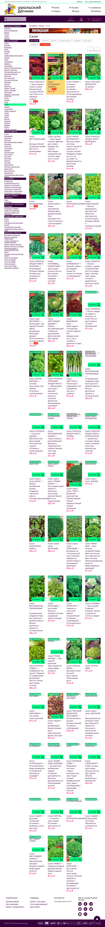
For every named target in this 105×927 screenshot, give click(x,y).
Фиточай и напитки (11, 268)
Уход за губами (10, 260)
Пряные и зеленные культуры (11, 95)
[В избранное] (42, 56)
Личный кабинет (12, 901)
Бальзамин (8, 136)
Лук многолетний (11, 80)
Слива (6, 36)
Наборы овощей (10, 129)
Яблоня (7, 39)
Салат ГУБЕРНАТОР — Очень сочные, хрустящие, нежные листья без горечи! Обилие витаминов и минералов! (92, 771)
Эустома (7, 162)
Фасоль (7, 119)
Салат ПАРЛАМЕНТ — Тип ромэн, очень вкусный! (36, 714)
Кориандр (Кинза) (10, 74)
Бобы (6, 49)
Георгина (7, 146)
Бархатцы (8, 138)
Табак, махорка (10, 111)
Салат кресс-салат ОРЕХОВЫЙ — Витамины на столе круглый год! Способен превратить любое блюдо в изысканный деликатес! (73, 555)
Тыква (6, 115)
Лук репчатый (9, 78)
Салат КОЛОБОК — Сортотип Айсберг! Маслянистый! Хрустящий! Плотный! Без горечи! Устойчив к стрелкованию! (36, 441)
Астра (6, 134)
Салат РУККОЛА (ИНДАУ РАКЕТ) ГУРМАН (73, 433)
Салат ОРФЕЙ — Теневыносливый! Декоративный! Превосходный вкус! (55, 868)
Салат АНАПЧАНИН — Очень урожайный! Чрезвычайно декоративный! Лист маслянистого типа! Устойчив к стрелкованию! (55, 212)
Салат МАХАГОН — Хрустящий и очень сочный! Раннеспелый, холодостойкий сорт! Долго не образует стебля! (36, 90)
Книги (6, 219)
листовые (87, 41)
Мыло (6, 252)
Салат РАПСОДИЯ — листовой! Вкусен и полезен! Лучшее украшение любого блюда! (55, 610)
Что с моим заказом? (93, 1)
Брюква (7, 51)
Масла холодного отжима (14, 246)
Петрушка (8, 92)
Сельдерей (8, 109)
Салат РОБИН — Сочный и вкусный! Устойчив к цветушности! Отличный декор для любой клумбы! (74, 90)
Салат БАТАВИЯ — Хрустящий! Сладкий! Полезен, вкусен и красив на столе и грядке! (92, 609)
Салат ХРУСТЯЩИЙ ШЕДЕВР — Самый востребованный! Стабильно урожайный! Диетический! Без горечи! (55, 329)
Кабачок (7, 64)
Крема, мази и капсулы (12, 244)
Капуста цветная (10, 70)
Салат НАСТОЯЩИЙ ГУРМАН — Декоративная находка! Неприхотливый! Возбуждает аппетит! (36, 862)
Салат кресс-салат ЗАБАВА (91, 480)
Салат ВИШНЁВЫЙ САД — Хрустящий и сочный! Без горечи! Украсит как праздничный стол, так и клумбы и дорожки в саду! (73, 331)
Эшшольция (8, 165)
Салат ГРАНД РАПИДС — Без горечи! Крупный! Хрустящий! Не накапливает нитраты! (55, 663)
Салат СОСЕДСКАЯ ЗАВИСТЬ (53, 84)
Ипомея (7, 150)
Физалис (7, 121)
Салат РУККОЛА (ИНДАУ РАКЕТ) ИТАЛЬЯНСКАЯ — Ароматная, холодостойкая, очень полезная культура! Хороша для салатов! (92, 441)
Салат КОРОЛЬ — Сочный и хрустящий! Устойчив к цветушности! (54, 821)
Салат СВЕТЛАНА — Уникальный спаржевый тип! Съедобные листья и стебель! (73, 386)
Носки (6, 221)
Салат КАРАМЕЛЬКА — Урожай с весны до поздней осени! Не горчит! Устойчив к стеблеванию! (74, 268)
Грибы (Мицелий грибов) (13, 55)
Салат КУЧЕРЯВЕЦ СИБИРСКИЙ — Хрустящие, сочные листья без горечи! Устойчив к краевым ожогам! (55, 271)
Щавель (7, 125)
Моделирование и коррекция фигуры (11, 249)
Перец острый (9, 88)
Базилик (7, 45)
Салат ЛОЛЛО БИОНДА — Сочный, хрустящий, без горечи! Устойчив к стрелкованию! (36, 386)
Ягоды (6, 127)
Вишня (6, 32)
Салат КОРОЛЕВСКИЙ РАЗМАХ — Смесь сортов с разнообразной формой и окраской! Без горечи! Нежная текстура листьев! (55, 442)
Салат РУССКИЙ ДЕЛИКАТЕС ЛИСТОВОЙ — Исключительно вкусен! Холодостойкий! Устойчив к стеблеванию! (73, 719)
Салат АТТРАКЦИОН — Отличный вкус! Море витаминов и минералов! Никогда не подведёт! (36, 768)
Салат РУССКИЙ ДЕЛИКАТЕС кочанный (92, 84)
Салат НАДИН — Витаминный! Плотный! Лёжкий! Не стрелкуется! (92, 821)
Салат (6, 105)
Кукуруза (7, 76)
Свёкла (7, 107)
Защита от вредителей (12, 187)
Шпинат (7, 123)
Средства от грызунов (12, 189)
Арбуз (6, 43)
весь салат (34, 41)
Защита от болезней (12, 185)
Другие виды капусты (12, 72)
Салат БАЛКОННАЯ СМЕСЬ (35, 546)
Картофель (8, 66)
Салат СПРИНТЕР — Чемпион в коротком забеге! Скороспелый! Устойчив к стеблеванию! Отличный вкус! (73, 613)
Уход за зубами (10, 262)
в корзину (36, 78)
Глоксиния (8, 148)
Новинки (56, 11)
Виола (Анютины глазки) (13, 142)
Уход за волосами (11, 257)
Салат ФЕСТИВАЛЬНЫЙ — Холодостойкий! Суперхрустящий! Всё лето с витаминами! (37, 144)
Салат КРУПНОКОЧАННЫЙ (74, 202)
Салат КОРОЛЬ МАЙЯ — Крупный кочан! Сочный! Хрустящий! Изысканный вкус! (73, 673)
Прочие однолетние (12, 167)
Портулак (7, 158)
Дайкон (7, 57)
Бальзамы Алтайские (12, 235)
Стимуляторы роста (11, 183)
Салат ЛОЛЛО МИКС (91, 667)
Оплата (56, 7)
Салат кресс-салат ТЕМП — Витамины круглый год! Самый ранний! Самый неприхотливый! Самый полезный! (73, 498)
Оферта (79, 1)
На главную (33, 26)
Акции (76, 11)
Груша (6, 34)
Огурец (7, 84)
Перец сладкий (10, 90)
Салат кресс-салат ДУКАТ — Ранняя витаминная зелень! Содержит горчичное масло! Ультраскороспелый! (37, 489)
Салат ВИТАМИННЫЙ (36, 202)
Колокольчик (9, 152)
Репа (6, 102)
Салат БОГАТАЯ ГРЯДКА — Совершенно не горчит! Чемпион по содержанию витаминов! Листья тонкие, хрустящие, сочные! (36, 676)
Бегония (7, 140)
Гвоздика (7, 144)
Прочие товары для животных (11, 213)
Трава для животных (12, 210)
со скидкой (45, 44)
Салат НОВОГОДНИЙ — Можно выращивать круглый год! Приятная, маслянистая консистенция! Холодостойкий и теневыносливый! (93, 213)
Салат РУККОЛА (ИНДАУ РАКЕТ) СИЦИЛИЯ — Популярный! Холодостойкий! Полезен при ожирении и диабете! (36, 270)
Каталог (41, 26)
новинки (45, 41)
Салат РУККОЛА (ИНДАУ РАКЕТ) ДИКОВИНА (92, 139)
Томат (6, 113)
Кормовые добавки (11, 208)
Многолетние (9, 171)
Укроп (6, 117)
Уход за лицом (9, 264)
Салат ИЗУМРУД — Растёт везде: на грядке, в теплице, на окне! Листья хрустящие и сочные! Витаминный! (92, 317)
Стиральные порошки (12, 227)
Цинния (7, 160)
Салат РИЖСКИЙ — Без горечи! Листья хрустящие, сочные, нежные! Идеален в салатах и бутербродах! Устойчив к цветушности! (74, 876)
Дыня (6, 59)
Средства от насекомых (13, 191)
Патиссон (7, 86)
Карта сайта (35, 907)
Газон (6, 200)
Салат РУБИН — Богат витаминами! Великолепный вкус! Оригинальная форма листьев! (55, 728)
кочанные (34, 44)
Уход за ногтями (10, 266)
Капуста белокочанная (12, 68)
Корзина (96, 19)
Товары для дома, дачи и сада (13, 229)
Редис (6, 98)
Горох (6, 53)
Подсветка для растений (13, 223)
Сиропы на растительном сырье (13, 254)
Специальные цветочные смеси (14, 175)
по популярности (94, 49)
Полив (6, 225)
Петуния (7, 156)
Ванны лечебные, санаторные (11, 238)
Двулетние (8, 169)
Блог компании (12, 904)
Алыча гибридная (10, 30)
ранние (53, 41)
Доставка (74, 7)
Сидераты (8, 202)
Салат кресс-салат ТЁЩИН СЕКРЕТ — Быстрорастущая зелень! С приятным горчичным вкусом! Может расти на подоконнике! (55, 490)
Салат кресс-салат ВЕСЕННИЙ (54, 546)
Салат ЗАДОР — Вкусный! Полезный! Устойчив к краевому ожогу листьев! (36, 822)
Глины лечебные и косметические (11, 241)
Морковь (7, 82)
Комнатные (8, 173)
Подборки (97, 11)
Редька (7, 100)
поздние (77, 41)
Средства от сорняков (12, 193)
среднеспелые (65, 41)
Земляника (8, 62)
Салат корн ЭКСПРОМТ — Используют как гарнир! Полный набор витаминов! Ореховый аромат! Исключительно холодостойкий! (36, 330)
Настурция (8, 154)
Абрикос (7, 28)
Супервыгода (96, 7)
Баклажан (8, 47)
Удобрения (8, 181)
